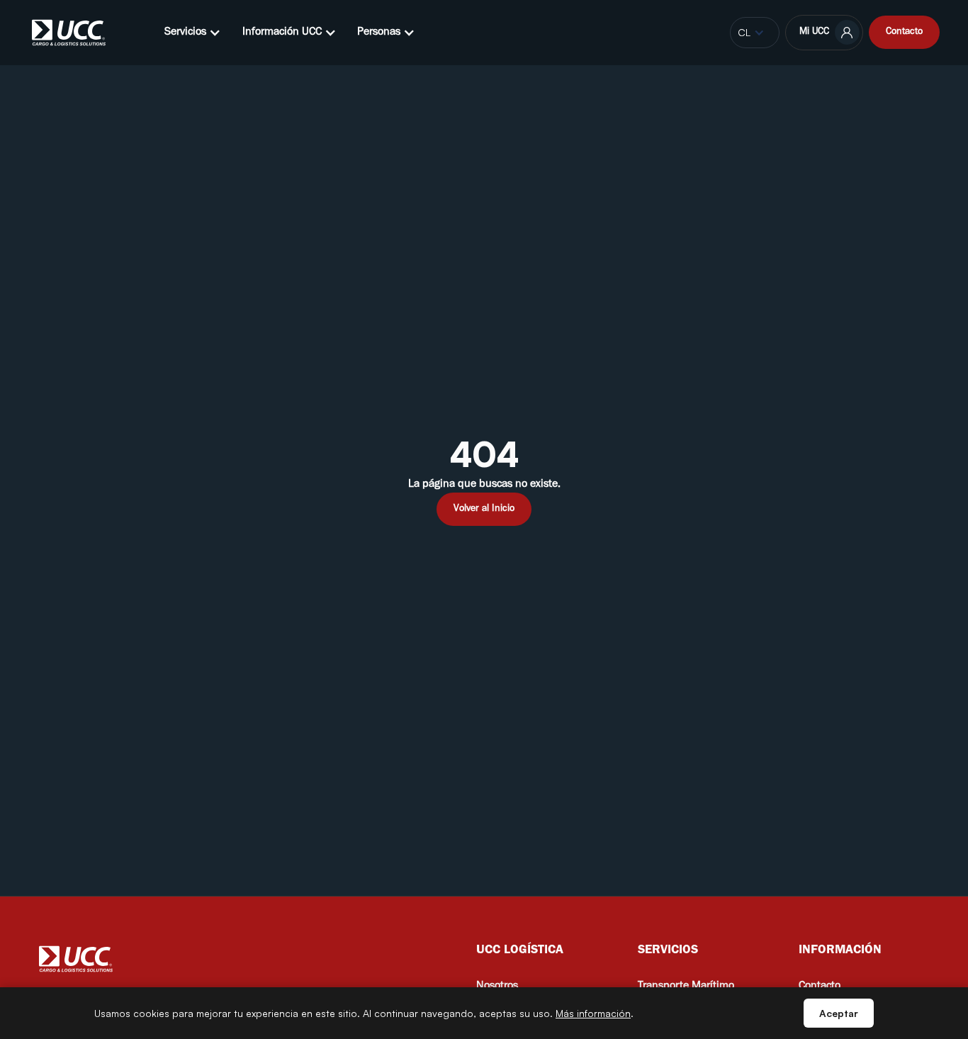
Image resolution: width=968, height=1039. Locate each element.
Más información (593, 1013)
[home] (68, 32)
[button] (192, 32)
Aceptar (838, 1013)
